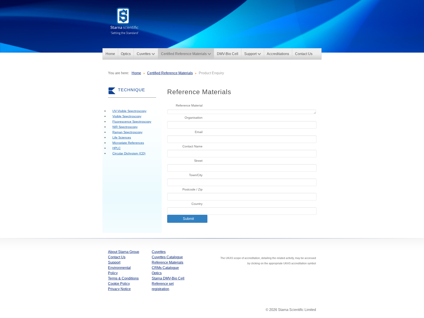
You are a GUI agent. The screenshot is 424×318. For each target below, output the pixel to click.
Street (198, 160)
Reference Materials (167, 262)
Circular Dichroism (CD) (129, 153)
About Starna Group (123, 252)
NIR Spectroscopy (125, 127)
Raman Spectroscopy (127, 132)
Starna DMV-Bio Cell (168, 278)
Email (199, 132)
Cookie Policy (119, 284)
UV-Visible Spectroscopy (129, 111)
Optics (157, 273)
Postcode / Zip (192, 189)
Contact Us (116, 257)
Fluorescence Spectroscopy (131, 121)
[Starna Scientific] (124, 21)
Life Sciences (121, 137)
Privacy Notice (119, 289)
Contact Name (192, 146)
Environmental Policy (119, 270)
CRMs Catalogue (165, 268)
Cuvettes (159, 252)
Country (197, 204)
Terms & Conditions (123, 278)
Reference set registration (163, 286)
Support (114, 262)
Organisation (194, 117)
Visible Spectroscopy (126, 116)
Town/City (196, 175)
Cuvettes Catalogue (167, 257)
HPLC (116, 148)
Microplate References (128, 143)
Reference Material (189, 105)
